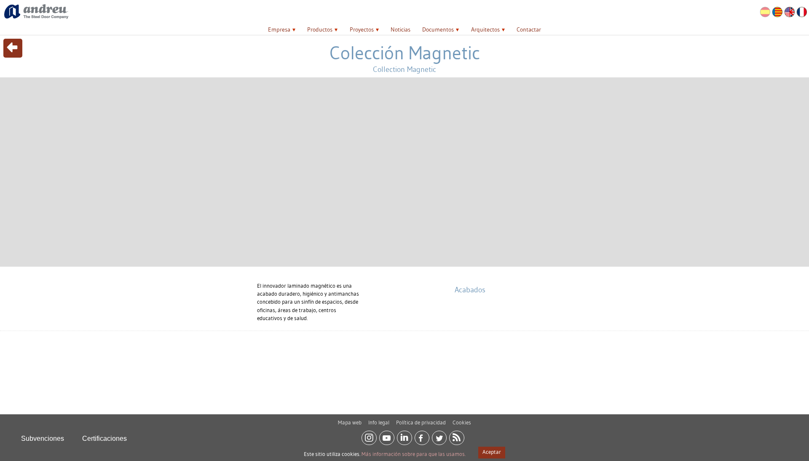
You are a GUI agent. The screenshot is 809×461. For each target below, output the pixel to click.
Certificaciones (104, 438)
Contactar (529, 29)
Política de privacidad (421, 422)
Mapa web (350, 422)
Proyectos (362, 29)
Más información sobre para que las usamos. (414, 453)
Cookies (462, 422)
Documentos (438, 29)
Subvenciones (42, 438)
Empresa (279, 29)
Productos (319, 29)
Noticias (400, 29)
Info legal (378, 422)
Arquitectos (485, 29)
